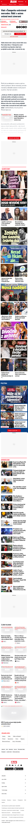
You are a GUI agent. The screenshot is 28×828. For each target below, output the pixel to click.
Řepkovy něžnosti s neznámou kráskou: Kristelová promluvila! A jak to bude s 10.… (19, 547)
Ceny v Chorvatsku (16, 741)
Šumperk (3, 751)
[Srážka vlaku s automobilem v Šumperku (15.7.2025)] (4, 21)
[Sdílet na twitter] (19, 27)
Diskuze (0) (3, 27)
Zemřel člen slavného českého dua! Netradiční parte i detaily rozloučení (19, 514)
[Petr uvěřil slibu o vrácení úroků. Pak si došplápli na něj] (6, 490)
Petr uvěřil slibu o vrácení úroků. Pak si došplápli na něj (19, 488)
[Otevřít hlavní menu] (1, 1)
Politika (3, 410)
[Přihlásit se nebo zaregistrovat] (25, 1)
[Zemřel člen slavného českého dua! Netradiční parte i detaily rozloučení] (6, 515)
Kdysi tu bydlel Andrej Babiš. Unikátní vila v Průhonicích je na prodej (19, 587)
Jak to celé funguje (14, 36)
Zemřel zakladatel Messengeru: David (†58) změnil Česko (19, 579)
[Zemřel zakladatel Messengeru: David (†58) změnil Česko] (6, 581)
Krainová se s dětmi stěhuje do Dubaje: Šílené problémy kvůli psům (19, 555)
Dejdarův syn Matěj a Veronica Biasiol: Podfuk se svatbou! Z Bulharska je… (19, 539)
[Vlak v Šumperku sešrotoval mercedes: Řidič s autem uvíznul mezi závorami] (9, 19)
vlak (7, 749)
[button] (9, 768)
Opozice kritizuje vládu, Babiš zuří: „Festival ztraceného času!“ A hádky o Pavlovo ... (20, 408)
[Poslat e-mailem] (26, 27)
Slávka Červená (5, 24)
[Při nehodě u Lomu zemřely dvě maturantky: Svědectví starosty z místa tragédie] (6, 531)
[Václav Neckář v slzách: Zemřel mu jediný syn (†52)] (6, 481)
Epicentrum (10, 738)
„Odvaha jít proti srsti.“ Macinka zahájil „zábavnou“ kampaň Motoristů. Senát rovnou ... (20, 424)
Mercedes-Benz (21, 749)
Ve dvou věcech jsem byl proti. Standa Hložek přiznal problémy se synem (19, 506)
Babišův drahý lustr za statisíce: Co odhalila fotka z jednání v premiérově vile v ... (20, 416)
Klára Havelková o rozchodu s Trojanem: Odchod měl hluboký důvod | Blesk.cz (18, 498)
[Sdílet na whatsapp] (24, 27)
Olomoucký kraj (16, 751)
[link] (7, 765)
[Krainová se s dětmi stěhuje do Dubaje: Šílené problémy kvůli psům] (6, 556)
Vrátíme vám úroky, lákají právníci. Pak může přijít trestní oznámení (19, 522)
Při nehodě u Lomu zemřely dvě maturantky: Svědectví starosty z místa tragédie (19, 531)
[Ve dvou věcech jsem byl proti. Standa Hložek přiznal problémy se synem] (6, 507)
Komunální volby (4, 427)
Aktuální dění (6, 733)
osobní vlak (9, 751)
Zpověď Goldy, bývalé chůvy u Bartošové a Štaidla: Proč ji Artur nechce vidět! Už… (18, 564)
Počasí (3, 738)
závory (15, 749)
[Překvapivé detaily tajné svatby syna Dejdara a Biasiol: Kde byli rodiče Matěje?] (6, 473)
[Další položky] (26, 4)
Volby (9, 736)
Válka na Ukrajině (17, 736)
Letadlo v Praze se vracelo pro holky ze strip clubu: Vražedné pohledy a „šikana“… (18, 572)
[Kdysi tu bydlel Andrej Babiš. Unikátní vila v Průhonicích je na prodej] (6, 589)
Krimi (17, 738)
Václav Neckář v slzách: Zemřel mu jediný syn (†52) (19, 480)
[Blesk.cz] (13, 1)
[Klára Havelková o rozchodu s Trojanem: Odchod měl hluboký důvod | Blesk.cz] (6, 498)
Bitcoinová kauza (6, 741)
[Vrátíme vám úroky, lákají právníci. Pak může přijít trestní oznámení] (6, 523)
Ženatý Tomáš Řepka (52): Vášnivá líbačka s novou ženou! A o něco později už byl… (19, 464)
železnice (11, 749)
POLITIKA (4, 383)
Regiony (22, 738)
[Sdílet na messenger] (21, 27)
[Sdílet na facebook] (17, 27)
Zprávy (3, 736)
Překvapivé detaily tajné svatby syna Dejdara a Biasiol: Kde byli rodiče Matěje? (19, 472)
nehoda (3, 749)
